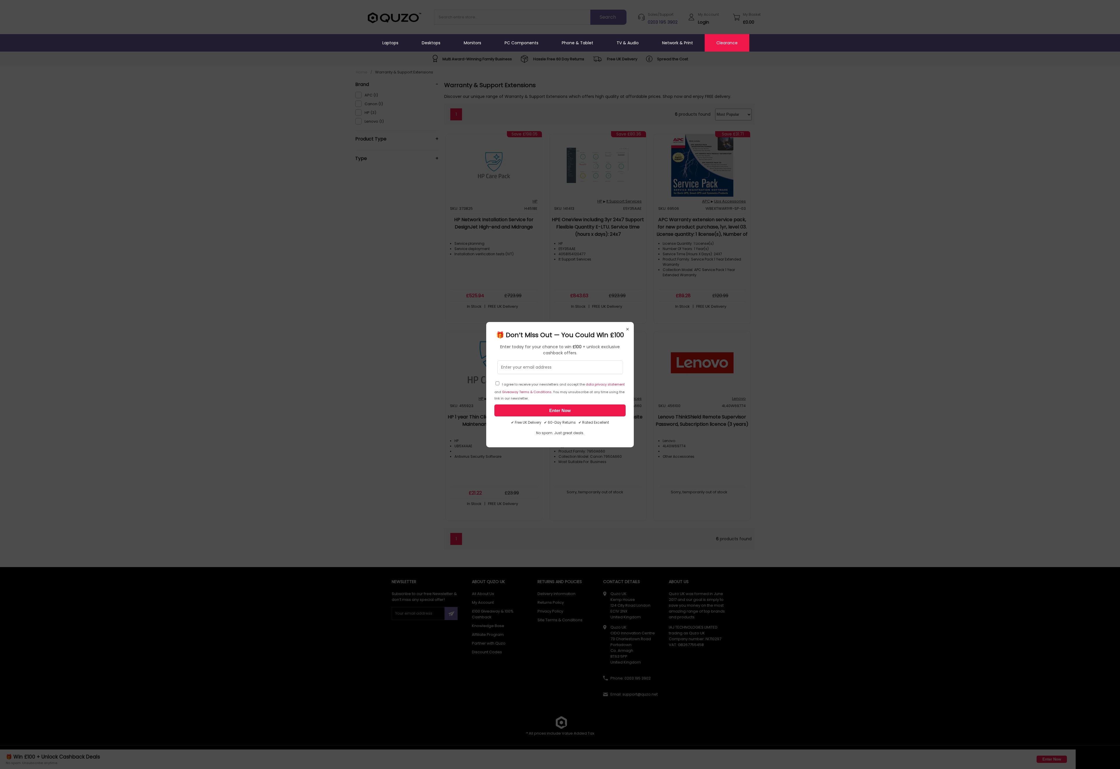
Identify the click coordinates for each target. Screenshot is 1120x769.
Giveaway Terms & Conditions (527, 392)
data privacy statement (605, 384)
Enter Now (560, 410)
